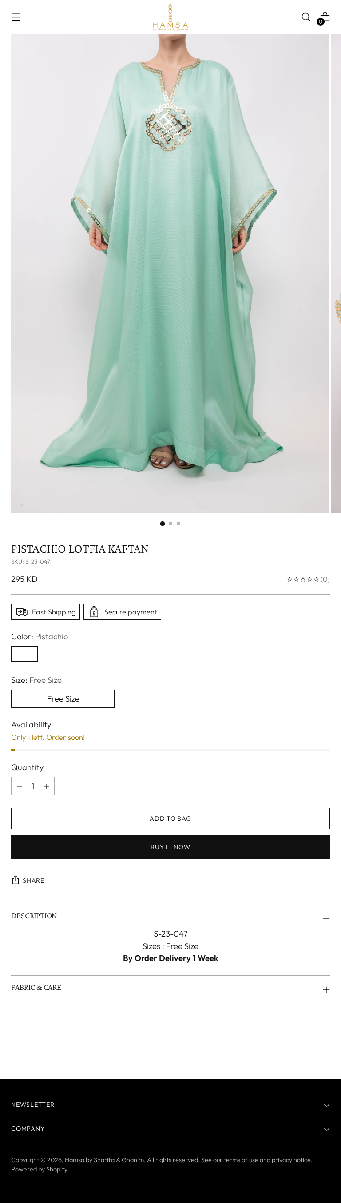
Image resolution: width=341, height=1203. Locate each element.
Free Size (63, 699)
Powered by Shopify (39, 1169)
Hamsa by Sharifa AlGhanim (104, 1160)
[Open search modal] (306, 17)
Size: (36, 680)
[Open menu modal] (16, 17)
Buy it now (170, 847)
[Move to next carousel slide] (322, 1047)
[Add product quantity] (20, 786)
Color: (39, 636)
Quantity (27, 767)
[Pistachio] (24, 654)
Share (33, 880)
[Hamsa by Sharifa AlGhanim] (170, 17)
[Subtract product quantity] (46, 786)
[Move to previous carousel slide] (301, 1048)
